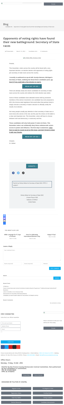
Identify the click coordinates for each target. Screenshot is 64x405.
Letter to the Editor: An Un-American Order (13, 292)
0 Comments (43, 51)
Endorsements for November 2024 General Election (15, 293)
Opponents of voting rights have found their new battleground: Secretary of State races (34, 26)
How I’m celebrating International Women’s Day (32, 235)
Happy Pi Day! (51, 234)
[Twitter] (7, 347)
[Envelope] (18, 347)
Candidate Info (33, 51)
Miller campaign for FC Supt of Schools (12, 235)
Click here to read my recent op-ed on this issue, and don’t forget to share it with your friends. (32, 130)
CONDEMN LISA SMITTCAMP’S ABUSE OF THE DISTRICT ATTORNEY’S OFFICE (20, 295)
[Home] (3, 26)
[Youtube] (10, 347)
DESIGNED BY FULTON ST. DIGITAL (14, 382)
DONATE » (32, 166)
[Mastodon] (32, 218)
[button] (31, 2)
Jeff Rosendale (9, 51)
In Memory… (6, 286)
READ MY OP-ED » (32, 86)
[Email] (32, 221)
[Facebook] (32, 216)
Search (5, 275)
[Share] (32, 223)
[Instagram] (14, 347)
